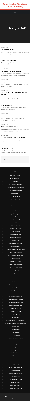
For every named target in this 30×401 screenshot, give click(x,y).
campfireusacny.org (16, 293)
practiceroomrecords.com (15, 264)
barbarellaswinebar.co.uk (15, 184)
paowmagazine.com (15, 234)
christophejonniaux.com (16, 276)
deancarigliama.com (15, 347)
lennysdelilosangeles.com (15, 196)
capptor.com (15, 273)
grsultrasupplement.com (15, 305)
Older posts (7, 159)
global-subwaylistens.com (15, 252)
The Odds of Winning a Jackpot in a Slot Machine (14, 93)
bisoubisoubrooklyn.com (16, 246)
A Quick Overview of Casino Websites (13, 137)
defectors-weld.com (15, 225)
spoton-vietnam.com (15, 385)
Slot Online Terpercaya (15, 175)
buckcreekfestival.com (16, 211)
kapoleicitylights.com (15, 228)
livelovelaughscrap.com (16, 270)
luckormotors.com (15, 370)
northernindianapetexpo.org (16, 299)
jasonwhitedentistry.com (15, 243)
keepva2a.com (16, 332)
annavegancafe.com (15, 361)
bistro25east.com (15, 291)
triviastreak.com (16, 376)
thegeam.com (15, 326)
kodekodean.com (15, 382)
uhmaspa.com (16, 240)
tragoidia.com (15, 208)
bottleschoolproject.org (16, 190)
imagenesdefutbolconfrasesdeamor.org (15, 323)
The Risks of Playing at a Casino (11, 71)
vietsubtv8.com (16, 231)
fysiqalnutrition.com (16, 223)
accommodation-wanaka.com (16, 187)
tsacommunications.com (15, 341)
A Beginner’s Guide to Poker (10, 82)
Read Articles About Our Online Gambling (15, 5)
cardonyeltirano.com (15, 261)
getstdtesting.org (15, 193)
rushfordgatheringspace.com (15, 282)
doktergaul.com (16, 317)
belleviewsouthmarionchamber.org (16, 249)
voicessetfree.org (15, 288)
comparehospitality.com (15, 267)
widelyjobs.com (16, 279)
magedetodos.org (15, 314)
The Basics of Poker (7, 50)
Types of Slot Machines (8, 60)
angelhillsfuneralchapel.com (16, 302)
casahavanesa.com (16, 199)
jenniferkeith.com (15, 353)
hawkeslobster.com (16, 217)
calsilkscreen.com (15, 356)
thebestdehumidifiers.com (16, 338)
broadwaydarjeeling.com (15, 285)
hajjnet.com (16, 181)
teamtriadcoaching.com (15, 379)
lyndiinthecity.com (15, 214)
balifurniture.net (16, 258)
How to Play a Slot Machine (9, 127)
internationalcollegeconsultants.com (15, 320)
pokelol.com (16, 202)
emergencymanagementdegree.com (15, 350)
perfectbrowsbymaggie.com (15, 255)
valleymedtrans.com (15, 311)
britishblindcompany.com (15, 296)
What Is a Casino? (7, 105)
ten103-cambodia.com (16, 388)
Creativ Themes (17, 398)
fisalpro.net (16, 364)
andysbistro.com (16, 335)
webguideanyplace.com (16, 344)
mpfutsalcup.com (15, 359)
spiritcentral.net (16, 220)
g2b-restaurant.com (15, 308)
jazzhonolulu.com (15, 205)
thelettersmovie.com (15, 237)
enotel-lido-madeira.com (15, 367)
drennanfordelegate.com (15, 373)
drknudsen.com (16, 329)
